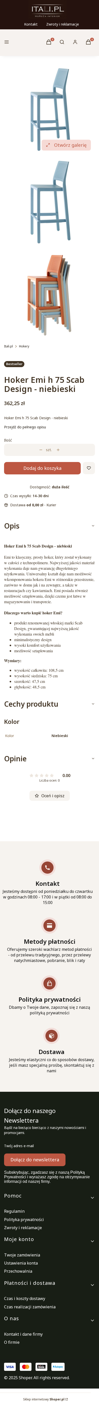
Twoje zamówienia (22, 1255)
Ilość (8, 440)
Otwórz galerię (70, 145)
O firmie (12, 1342)
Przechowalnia (18, 1271)
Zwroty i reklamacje (62, 24)
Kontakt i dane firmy (23, 1334)
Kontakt (31, 24)
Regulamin (14, 1211)
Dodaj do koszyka (42, 468)
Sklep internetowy (43, 1399)
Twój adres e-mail (19, 1145)
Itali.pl (8, 346)
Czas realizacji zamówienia (30, 1307)
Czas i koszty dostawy (24, 1298)
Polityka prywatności (24, 1219)
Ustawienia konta (21, 1263)
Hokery (24, 346)
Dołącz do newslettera (34, 1160)
